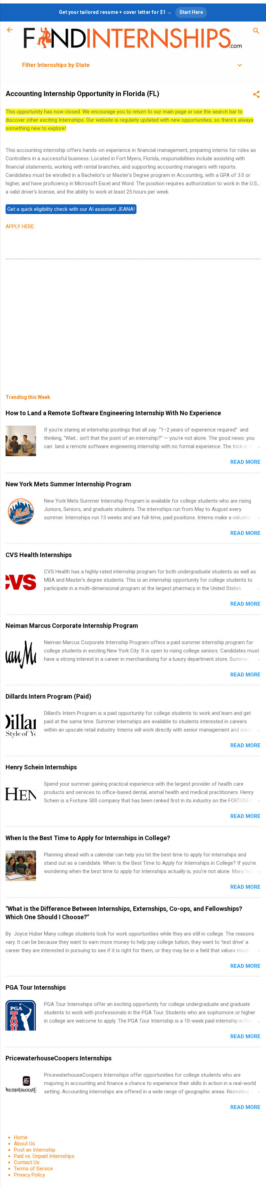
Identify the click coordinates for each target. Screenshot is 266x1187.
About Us (24, 1144)
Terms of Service (33, 1168)
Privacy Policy (29, 1175)
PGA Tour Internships (36, 987)
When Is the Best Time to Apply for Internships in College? (88, 838)
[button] (256, 95)
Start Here (191, 12)
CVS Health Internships (39, 554)
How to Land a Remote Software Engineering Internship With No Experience (113, 413)
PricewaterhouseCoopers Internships (59, 1058)
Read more (245, 462)
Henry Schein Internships (41, 767)
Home (21, 1137)
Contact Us (26, 1162)
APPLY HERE (20, 226)
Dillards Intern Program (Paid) (48, 696)
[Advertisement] (133, 321)
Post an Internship (34, 1150)
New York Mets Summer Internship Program (68, 484)
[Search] (256, 32)
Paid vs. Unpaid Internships (44, 1156)
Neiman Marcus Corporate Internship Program (72, 625)
